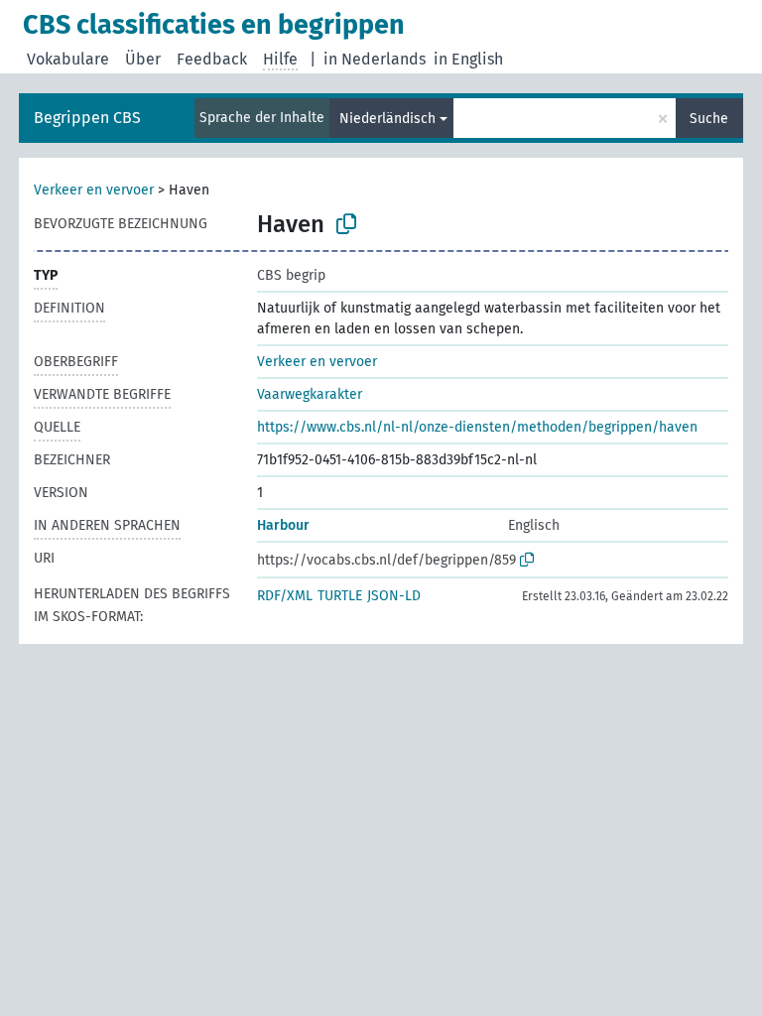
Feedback (212, 59)
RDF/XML (285, 595)
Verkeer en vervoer (94, 190)
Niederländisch (387, 118)
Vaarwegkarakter (309, 394)
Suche (709, 118)
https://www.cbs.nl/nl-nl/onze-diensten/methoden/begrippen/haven (477, 427)
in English (468, 59)
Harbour (283, 525)
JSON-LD (394, 595)
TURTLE (340, 595)
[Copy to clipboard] (346, 224)
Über (143, 59)
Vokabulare (68, 59)
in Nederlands (374, 59)
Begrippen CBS (87, 117)
